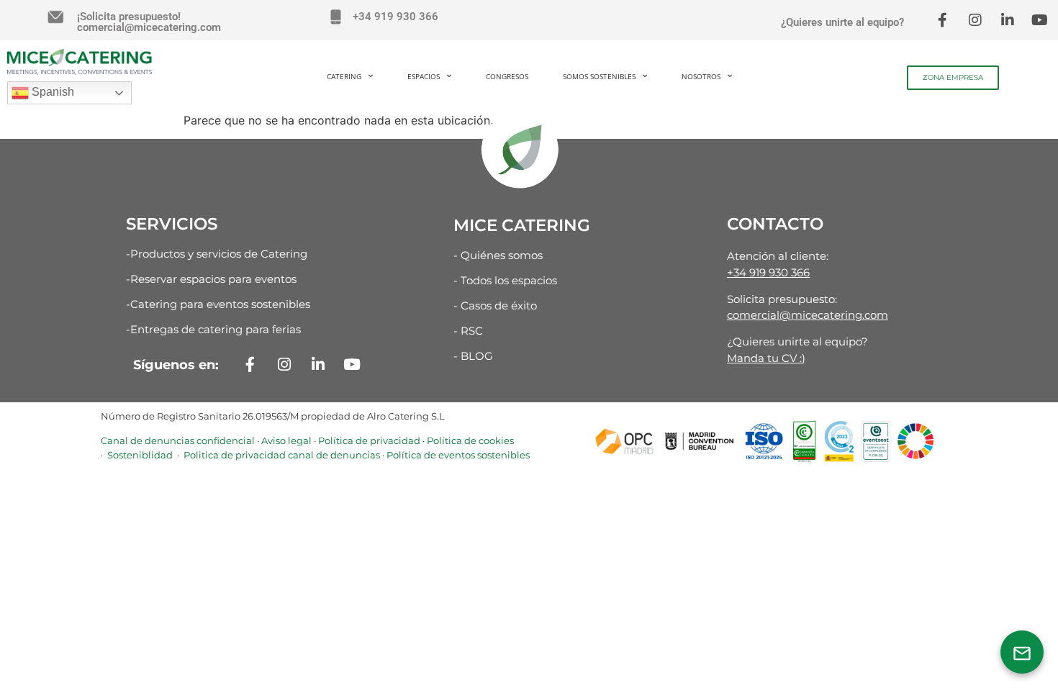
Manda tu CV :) (766, 358)
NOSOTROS (701, 76)
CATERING (344, 76)
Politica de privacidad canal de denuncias (280, 455)
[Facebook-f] (942, 20)
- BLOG (473, 356)
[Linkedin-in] (1007, 20)
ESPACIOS (423, 76)
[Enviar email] (1022, 652)
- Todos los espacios (505, 280)
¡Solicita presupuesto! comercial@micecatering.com (149, 22)
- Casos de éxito (495, 305)
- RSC (468, 331)
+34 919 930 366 (395, 16)
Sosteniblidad (139, 455)
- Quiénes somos (498, 255)
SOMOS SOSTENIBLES (599, 76)
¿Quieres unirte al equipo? (842, 22)
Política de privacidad (369, 440)
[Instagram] (975, 20)
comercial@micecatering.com (807, 315)
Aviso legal (286, 440)
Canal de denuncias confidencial (178, 440)
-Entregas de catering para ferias (213, 329)
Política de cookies (470, 440)
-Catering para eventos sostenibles (218, 304)
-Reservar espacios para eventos (211, 279)
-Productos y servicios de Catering (216, 254)
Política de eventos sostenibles (458, 455)
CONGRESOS (507, 76)
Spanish (51, 92)
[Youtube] (1040, 20)
